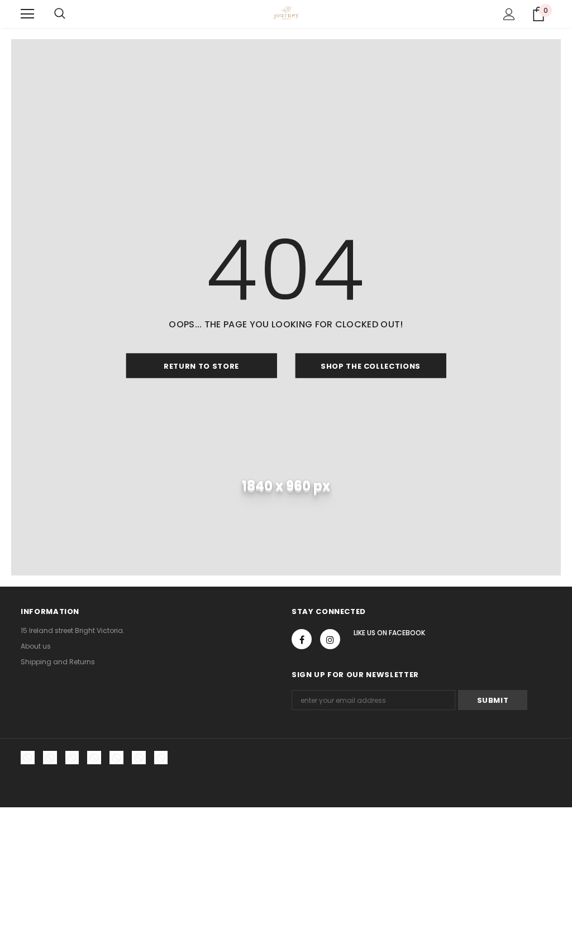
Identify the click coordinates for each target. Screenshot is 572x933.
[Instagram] (330, 639)
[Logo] (286, 13)
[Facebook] (302, 639)
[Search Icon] (59, 14)
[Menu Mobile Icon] (27, 14)
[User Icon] (509, 14)
